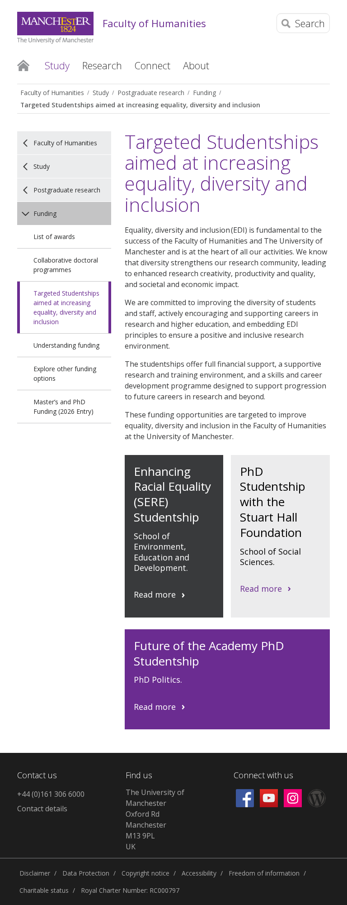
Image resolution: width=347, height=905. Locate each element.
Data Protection (85, 873)
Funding (204, 92)
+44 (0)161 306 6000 (50, 794)
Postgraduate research (150, 92)
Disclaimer (34, 873)
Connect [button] (152, 65)
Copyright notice (145, 873)
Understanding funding (66, 345)
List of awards (54, 236)
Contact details (42, 809)
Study (101, 92)
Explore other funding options (64, 373)
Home (23, 65)
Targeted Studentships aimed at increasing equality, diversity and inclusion (140, 105)
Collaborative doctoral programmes (65, 265)
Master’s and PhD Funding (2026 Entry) (63, 406)
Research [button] (102, 65)
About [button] (196, 65)
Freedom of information (264, 873)
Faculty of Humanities (154, 23)
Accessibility (199, 873)
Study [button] (57, 65)
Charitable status (44, 890)
